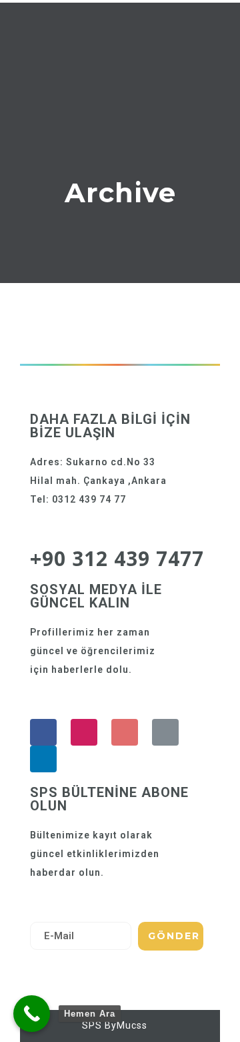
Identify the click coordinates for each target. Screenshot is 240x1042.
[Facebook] (43, 732)
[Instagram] (84, 732)
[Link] (165, 732)
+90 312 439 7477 (117, 558)
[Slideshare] (43, 759)
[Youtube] (124, 732)
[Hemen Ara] (31, 1013)
